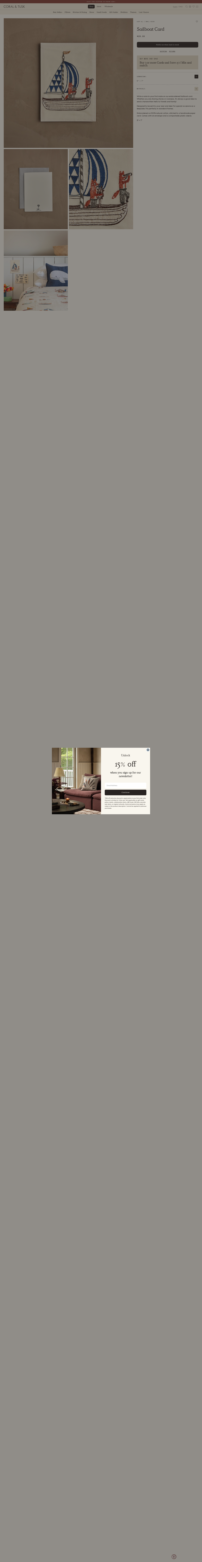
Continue (126, 792)
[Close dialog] (148, 750)
